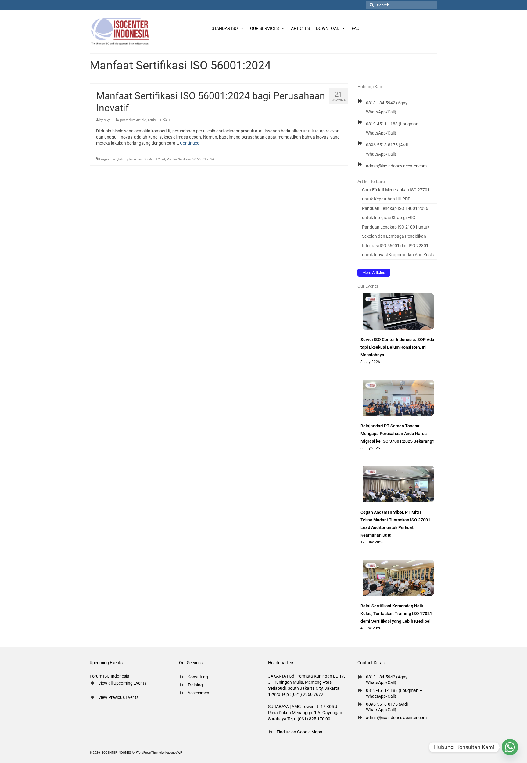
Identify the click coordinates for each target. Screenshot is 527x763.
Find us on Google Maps (299, 731)
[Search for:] (401, 5)
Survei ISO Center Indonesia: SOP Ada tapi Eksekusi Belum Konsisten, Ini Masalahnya (397, 347)
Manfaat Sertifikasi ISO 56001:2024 (190, 159)
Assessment (199, 692)
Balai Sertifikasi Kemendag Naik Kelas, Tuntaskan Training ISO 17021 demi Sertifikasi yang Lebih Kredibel (396, 613)
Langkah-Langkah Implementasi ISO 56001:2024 (132, 159)
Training (195, 684)
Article (141, 120)
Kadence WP (173, 752)
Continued (189, 143)
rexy (107, 120)
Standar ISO (225, 28)
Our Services (264, 28)
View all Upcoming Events (122, 683)
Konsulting (198, 677)
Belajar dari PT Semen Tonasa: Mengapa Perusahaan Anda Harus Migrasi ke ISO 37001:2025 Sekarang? (397, 433)
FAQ (356, 28)
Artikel (153, 120)
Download (327, 28)
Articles (300, 28)
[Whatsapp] (510, 747)
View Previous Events (118, 697)
